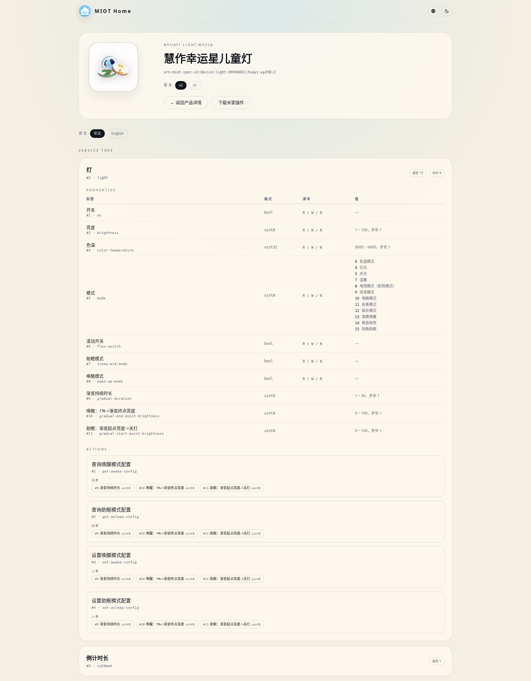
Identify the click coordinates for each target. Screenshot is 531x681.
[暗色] (446, 11)
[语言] (433, 11)
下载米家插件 (231, 102)
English (117, 133)
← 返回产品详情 (186, 102)
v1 (195, 85)
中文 (97, 133)
